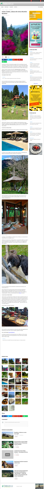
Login (42, 0)
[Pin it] (20, 59)
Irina (8, 57)
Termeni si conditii (19, 486)
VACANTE (11, 7)
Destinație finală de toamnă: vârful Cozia (21, 462)
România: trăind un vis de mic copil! (20, 433)
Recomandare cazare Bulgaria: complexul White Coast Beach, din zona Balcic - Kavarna (35, 134)
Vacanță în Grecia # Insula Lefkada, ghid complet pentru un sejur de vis (36, 72)
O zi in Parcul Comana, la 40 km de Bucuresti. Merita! (36, 59)
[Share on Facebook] (4, 59)
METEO (15, 7)
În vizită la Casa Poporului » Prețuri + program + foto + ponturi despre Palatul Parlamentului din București (35, 65)
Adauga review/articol (36, 0)
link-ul (20, 292)
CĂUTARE (41, 7)
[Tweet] (9, 59)
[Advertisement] (15, 348)
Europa (3, 9)
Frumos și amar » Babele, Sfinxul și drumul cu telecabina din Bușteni (36, 53)
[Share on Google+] (14, 59)
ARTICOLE (6, 7)
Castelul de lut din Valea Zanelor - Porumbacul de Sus (21, 451)
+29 (24, 53)
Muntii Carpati (10, 9)
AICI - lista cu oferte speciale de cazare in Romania (11, 78)
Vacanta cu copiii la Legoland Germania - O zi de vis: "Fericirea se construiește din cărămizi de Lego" (35, 117)
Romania (7, 9)
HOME (2, 7)
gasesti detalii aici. (12, 332)
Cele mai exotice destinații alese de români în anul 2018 (35, 124)
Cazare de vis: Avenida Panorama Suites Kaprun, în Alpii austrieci (13, 340)
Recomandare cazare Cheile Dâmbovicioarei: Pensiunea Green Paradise (20, 443)
